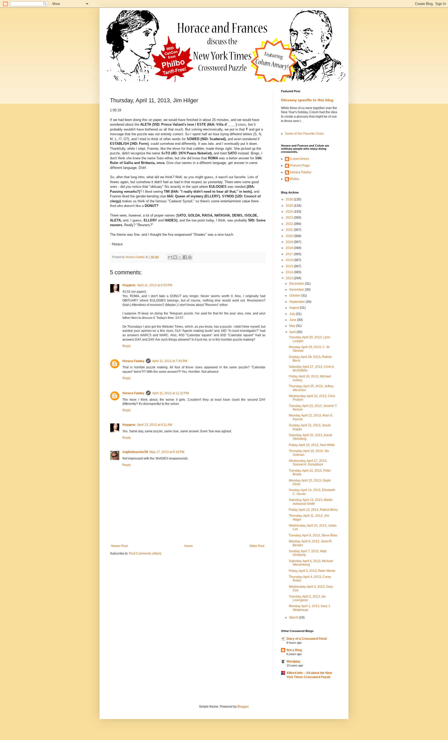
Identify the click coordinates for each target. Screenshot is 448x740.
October (295, 295)
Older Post (256, 546)
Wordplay (293, 661)
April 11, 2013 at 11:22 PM (170, 393)
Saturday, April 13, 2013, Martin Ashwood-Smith (311, 501)
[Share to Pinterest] (189, 257)
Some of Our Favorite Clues (304, 133)
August (294, 308)
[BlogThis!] (175, 257)
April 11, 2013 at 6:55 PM (154, 285)
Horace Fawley (133, 361)
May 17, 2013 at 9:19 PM (167, 452)
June (293, 320)
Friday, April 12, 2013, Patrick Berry (313, 510)
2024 (290, 211)
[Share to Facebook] (184, 257)
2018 (290, 248)
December (297, 283)
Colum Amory (299, 159)
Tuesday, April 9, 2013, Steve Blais (313, 535)
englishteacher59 (135, 452)
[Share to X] (180, 257)
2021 (290, 230)
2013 (290, 278)
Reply (126, 346)
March (294, 617)
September (297, 302)
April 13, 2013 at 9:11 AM (154, 425)
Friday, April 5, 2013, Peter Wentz (312, 571)
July (292, 314)
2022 (290, 224)
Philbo (294, 179)
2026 (290, 199)
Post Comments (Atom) (145, 553)
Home (188, 546)
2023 (290, 217)
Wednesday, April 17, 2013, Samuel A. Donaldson (308, 462)
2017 (290, 254)
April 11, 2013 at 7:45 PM (169, 361)
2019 (290, 242)
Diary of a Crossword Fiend (306, 639)
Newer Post (119, 546)
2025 (290, 205)
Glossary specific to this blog (307, 100)
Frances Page (300, 165)
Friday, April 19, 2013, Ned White (312, 445)
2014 (290, 272)
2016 (290, 260)
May (292, 326)
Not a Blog (294, 650)
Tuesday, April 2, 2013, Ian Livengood (307, 598)
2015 (290, 266)
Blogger (242, 706)
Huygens (129, 285)
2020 (290, 236)
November (297, 289)
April (293, 332)
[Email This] (170, 257)
